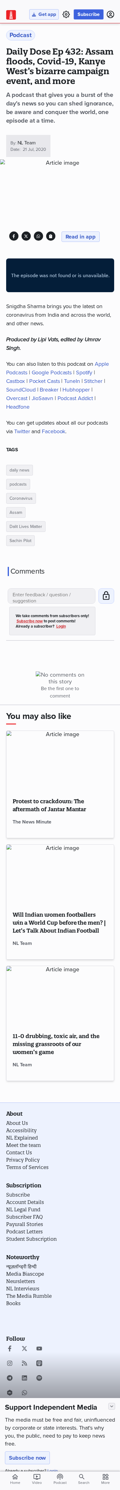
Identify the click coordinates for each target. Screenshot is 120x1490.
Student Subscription (31, 1239)
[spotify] (39, 1378)
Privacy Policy (23, 1160)
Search (84, 1482)
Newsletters (20, 1281)
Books (13, 1303)
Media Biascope (25, 1274)
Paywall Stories (24, 1224)
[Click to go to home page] (11, 15)
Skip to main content (35, 41)
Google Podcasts (52, 372)
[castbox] (10, 1393)
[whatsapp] (24, 1393)
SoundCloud (21, 389)
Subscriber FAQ (24, 1217)
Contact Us (19, 1152)
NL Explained (22, 1138)
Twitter (22, 431)
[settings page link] (66, 14)
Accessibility (21, 1130)
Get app (47, 14)
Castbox (15, 381)
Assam (16, 512)
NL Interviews (22, 1289)
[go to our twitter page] (24, 1349)
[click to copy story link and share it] (51, 236)
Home (15, 1479)
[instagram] (10, 1364)
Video (37, 1479)
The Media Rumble (29, 1296)
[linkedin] (24, 1378)
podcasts (18, 484)
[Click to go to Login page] (110, 14)
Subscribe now (27, 1457)
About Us (17, 1123)
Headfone (18, 406)
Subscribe (89, 14)
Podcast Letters (24, 1231)
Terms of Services (27, 1167)
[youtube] (39, 1349)
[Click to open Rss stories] (24, 1364)
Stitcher (93, 381)
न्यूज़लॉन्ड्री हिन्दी (21, 1266)
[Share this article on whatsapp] (38, 236)
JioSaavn (42, 398)
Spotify (84, 372)
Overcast (16, 398)
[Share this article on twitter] (26, 236)
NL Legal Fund (23, 1209)
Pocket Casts (44, 381)
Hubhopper (76, 389)
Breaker (49, 389)
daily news (20, 470)
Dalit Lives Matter (26, 526)
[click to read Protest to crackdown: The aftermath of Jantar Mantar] (60, 761)
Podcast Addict (75, 398)
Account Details (25, 1202)
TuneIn (72, 381)
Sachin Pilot (20, 540)
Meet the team (23, 1145)
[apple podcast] (39, 1364)
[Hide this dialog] (111, 1406)
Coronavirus (21, 498)
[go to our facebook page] (10, 1349)
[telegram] (10, 1378)
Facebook (53, 431)
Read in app (81, 236)
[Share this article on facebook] (14, 236)
